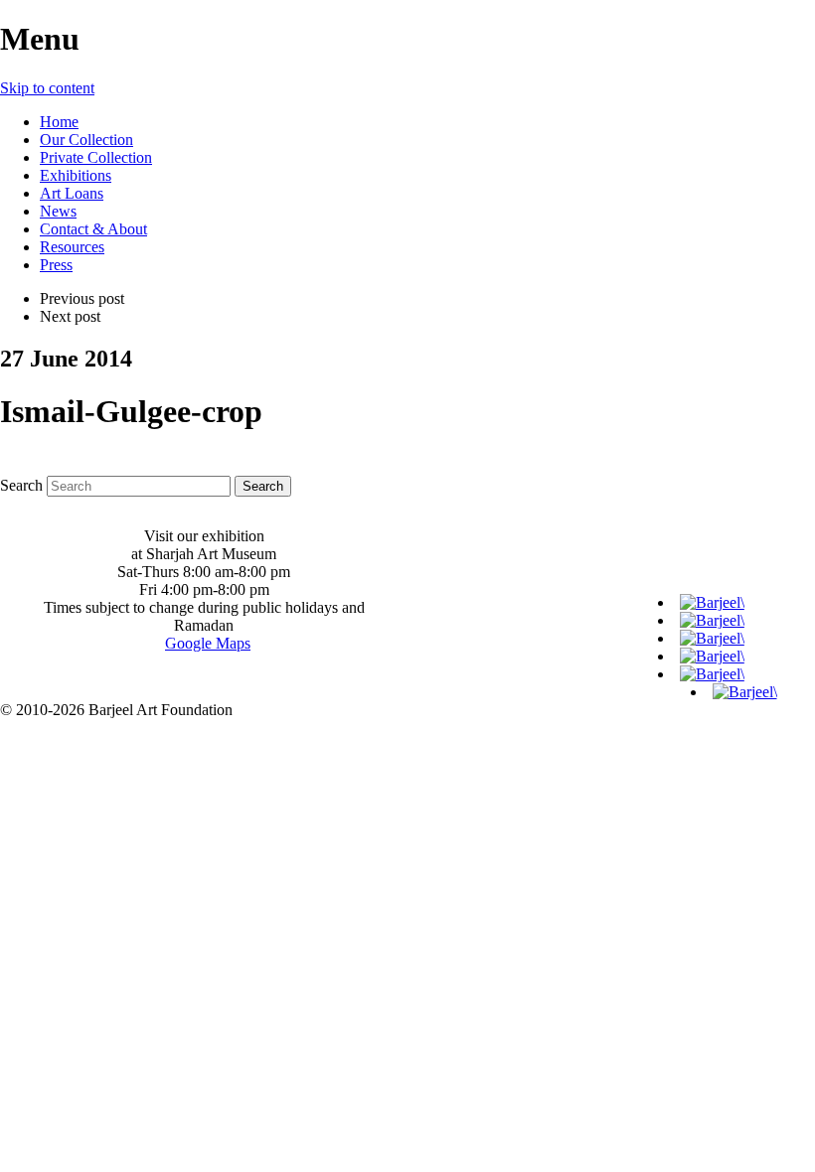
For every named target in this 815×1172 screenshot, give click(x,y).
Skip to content (47, 87)
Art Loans (71, 193)
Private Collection (96, 157)
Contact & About (93, 228)
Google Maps (207, 643)
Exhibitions (75, 175)
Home (59, 121)
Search (21, 485)
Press (56, 264)
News (58, 211)
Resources (72, 246)
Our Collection (86, 139)
